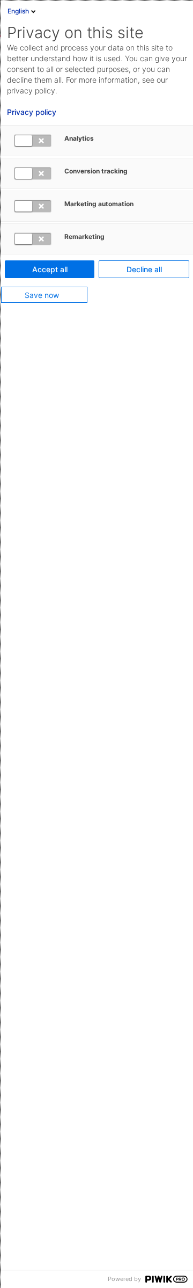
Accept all (50, 269)
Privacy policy (31, 112)
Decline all (144, 269)
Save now (42, 295)
